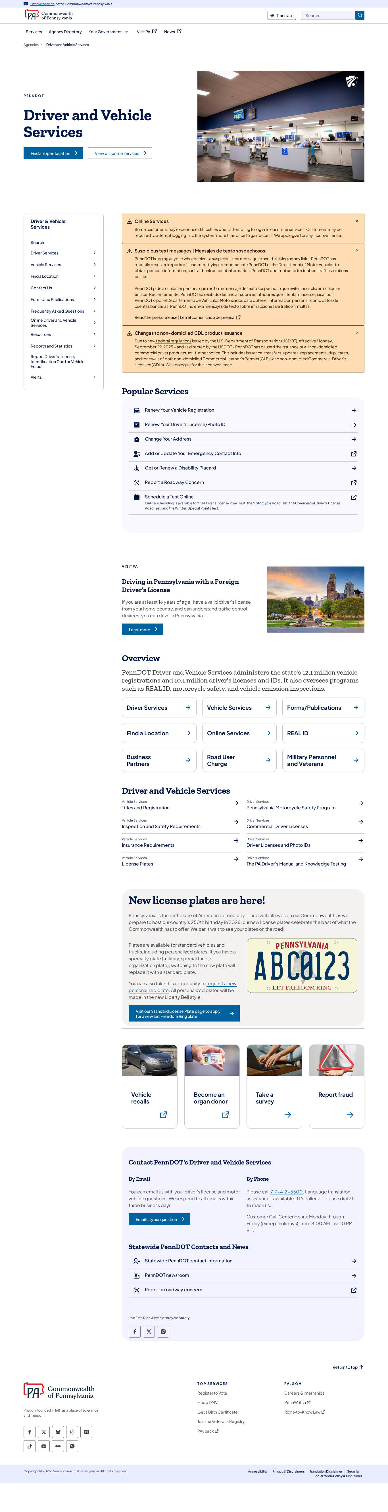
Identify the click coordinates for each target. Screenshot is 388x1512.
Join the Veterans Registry (221, 1421)
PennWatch (295, 1402)
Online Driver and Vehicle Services (53, 323)
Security (353, 1471)
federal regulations (173, 340)
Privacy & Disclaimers (288, 1471)
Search (37, 242)
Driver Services (45, 252)
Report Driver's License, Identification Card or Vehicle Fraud (58, 361)
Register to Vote (212, 1393)
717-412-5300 (286, 1192)
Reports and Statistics (51, 346)
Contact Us (41, 287)
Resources (41, 334)
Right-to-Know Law (302, 1412)
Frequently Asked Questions (57, 311)
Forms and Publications (52, 299)
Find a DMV (207, 1402)
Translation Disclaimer (326, 1471)
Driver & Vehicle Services (48, 223)
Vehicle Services (46, 264)
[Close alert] (357, 220)
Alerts (36, 377)
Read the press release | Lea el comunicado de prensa (184, 317)
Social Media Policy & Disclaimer (338, 1476)
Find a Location (45, 276)
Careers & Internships (304, 1393)
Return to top (345, 1367)
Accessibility (258, 1471)
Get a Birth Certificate (217, 1412)
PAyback (205, 1431)
